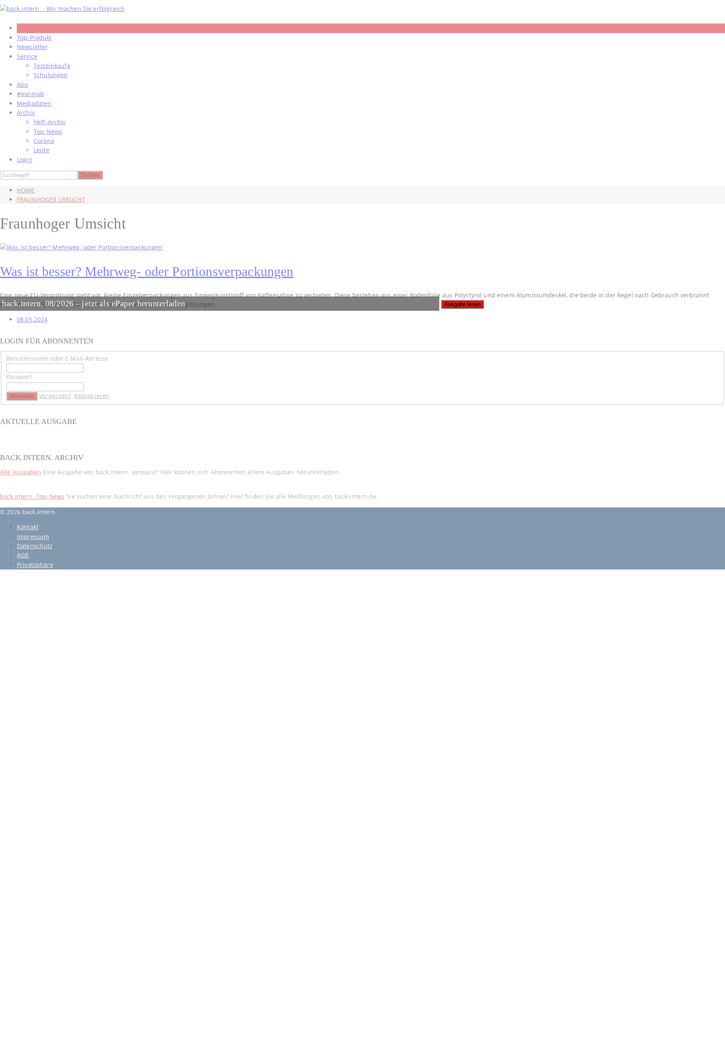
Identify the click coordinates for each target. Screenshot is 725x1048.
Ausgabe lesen (462, 304)
